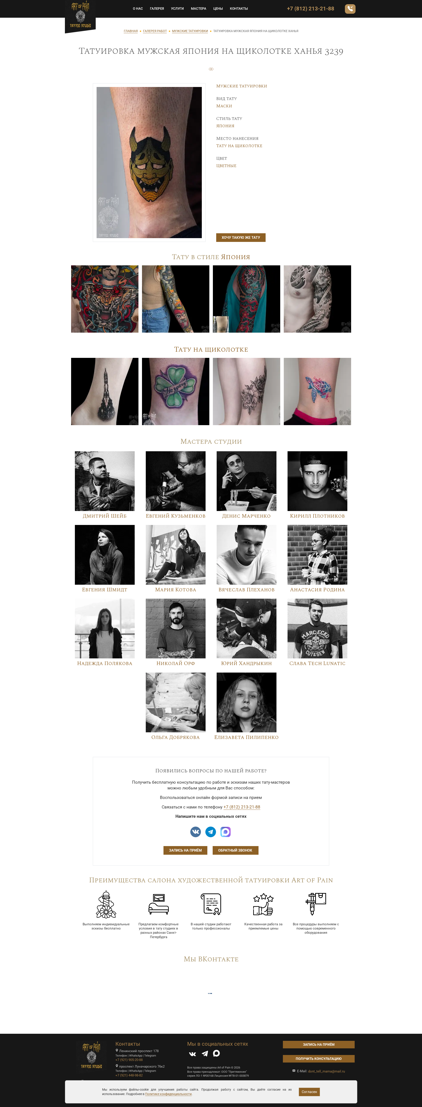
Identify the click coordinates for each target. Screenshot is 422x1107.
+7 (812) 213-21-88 (310, 9)
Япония (225, 126)
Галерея (157, 9)
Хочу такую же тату (241, 237)
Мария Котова (175, 590)
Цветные (226, 165)
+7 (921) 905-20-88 (129, 1060)
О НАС (138, 9)
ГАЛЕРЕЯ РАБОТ (155, 31)
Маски (224, 106)
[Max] (225, 832)
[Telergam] (210, 832)
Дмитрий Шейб (104, 516)
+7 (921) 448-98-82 (129, 1075)
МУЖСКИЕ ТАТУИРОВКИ (190, 31)
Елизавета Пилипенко (246, 737)
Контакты (239, 9)
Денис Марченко (246, 516)
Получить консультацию (319, 1059)
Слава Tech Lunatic (317, 663)
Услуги (177, 9)
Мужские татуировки (241, 86)
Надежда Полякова (104, 663)
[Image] (104, 298)
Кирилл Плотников (317, 516)
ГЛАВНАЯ (131, 31)
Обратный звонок (235, 850)
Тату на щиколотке (239, 146)
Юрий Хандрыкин (246, 663)
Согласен (309, 1092)
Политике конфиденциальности (168, 1094)
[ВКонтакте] (192, 1055)
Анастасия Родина (317, 590)
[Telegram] (204, 1055)
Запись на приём (185, 850)
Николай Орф (175, 663)
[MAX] (216, 1055)
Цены (218, 9)
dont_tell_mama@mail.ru (326, 1071)
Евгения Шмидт (104, 590)
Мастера (198, 9)
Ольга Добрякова (175, 737)
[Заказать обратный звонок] (350, 9)
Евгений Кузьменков (176, 516)
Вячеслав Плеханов (246, 590)
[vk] (195, 832)
